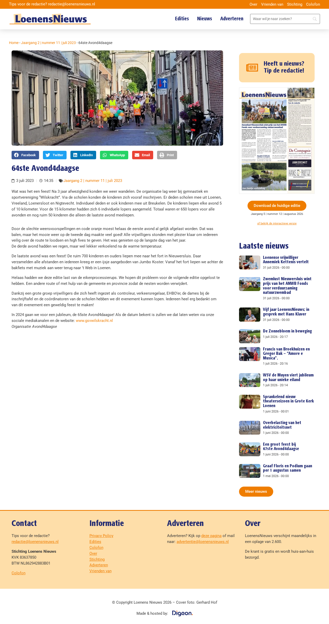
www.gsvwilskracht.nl (94, 320)
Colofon (313, 4)
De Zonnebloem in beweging (287, 331)
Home (14, 43)
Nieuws (204, 18)
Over (253, 4)
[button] (25, 155)
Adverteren (231, 18)
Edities (182, 18)
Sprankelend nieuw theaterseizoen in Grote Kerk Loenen (288, 401)
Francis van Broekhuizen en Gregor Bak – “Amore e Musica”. (286, 353)
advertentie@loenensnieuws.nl (203, 541)
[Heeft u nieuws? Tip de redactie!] (252, 67)
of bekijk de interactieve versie (277, 223)
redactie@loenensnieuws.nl (35, 541)
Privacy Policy (101, 535)
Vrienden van (272, 4)
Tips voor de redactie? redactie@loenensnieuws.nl (52, 4)
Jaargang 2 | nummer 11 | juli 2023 (48, 43)
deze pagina (211, 535)
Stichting (294, 4)
